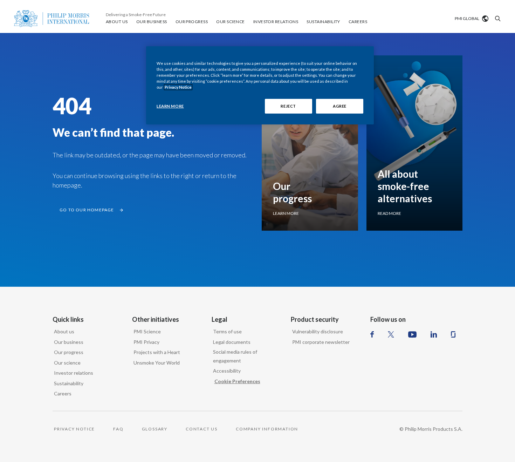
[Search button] (497, 18)
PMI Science (147, 331)
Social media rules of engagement (235, 356)
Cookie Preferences (237, 381)
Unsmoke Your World (156, 363)
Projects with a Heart (156, 352)
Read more (389, 213)
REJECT (288, 106)
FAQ (118, 429)
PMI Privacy (146, 342)
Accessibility (227, 371)
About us (64, 331)
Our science (67, 363)
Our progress (68, 352)
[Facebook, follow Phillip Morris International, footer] (372, 334)
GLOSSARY (154, 429)
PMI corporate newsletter (321, 342)
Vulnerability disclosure (317, 331)
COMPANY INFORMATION (267, 429)
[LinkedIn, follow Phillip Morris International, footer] (434, 334)
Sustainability (68, 383)
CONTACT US (202, 429)
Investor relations (73, 373)
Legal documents (231, 342)
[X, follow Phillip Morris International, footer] (391, 334)
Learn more (286, 213)
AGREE (339, 106)
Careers (62, 393)
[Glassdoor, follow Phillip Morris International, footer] (453, 334)
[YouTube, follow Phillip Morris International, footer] (412, 334)
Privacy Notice (178, 87)
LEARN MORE (170, 106)
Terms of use (227, 331)
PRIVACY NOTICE (74, 429)
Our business (68, 342)
